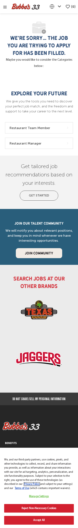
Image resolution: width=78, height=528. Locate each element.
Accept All (39, 520)
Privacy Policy (32, 484)
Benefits (11, 443)
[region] (39, 488)
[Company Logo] (26, 7)
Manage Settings (39, 496)
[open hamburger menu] (4, 7)
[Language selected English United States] (56, 6)
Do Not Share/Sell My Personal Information (39, 399)
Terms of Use (22, 488)
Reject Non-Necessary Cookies (39, 508)
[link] (39, 311)
